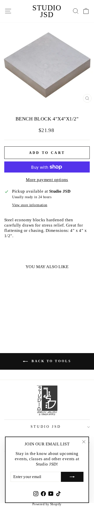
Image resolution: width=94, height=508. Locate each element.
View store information (29, 205)
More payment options (47, 179)
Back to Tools (50, 361)
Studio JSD (46, 11)
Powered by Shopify (47, 504)
